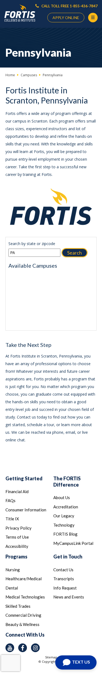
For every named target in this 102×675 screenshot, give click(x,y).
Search (74, 253)
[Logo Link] (19, 13)
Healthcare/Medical (23, 578)
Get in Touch (67, 557)
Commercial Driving (23, 615)
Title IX (12, 518)
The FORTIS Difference (67, 481)
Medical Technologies (25, 596)
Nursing (12, 569)
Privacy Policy (18, 528)
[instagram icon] (35, 647)
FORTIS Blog (65, 534)
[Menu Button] (93, 17)
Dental (11, 587)
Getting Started (23, 478)
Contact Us (63, 569)
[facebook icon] (22, 647)
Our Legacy (63, 515)
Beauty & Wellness (22, 624)
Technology (64, 525)
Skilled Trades (17, 606)
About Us (61, 497)
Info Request (65, 587)
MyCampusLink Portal (73, 543)
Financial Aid (17, 491)
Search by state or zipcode (31, 243)
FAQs (10, 500)
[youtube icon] (9, 647)
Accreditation (65, 506)
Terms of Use (17, 536)
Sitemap (51, 657)
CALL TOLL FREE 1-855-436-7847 (69, 6)
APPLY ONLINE (65, 17)
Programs (16, 557)
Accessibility (16, 546)
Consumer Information (25, 509)
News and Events (68, 596)
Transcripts (63, 578)
